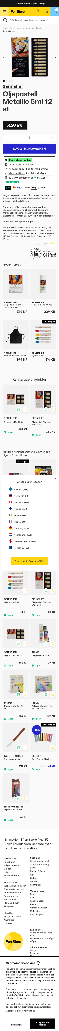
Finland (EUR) (20, 509)
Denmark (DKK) (21, 502)
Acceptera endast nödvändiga (20, 1011)
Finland (33, 956)
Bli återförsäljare (12, 892)
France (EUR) (20, 522)
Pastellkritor (9, 31)
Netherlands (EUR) (23, 535)
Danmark (34, 953)
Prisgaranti (9, 906)
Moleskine (35, 911)
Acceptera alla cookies (42, 1023)
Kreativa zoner (11, 902)
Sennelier (13, 86)
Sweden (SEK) (21, 489)
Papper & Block (37, 871)
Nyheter (34, 881)
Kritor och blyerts (33, 28)
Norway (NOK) (21, 496)
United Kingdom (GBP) (25, 541)
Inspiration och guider (15, 885)
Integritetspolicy (12, 916)
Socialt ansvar (11, 899)
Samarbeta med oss (14, 889)
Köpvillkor (8, 913)
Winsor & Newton (39, 907)
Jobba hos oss (11, 872)
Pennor (33, 867)
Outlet (33, 878)
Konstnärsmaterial (12, 28)
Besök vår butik (11, 875)
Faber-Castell (37, 901)
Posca (33, 904)
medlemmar (41, 169)
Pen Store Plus (11, 882)
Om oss (7, 868)
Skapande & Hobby (39, 864)
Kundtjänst (9, 862)
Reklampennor (11, 896)
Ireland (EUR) (20, 515)
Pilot (32, 894)
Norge (33, 950)
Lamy (32, 897)
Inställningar (16, 1025)
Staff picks (35, 884)
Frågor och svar (12, 865)
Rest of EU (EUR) (22, 548)
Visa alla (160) (37, 914)
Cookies (8, 923)
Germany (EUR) (21, 528)
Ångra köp (9, 920)
